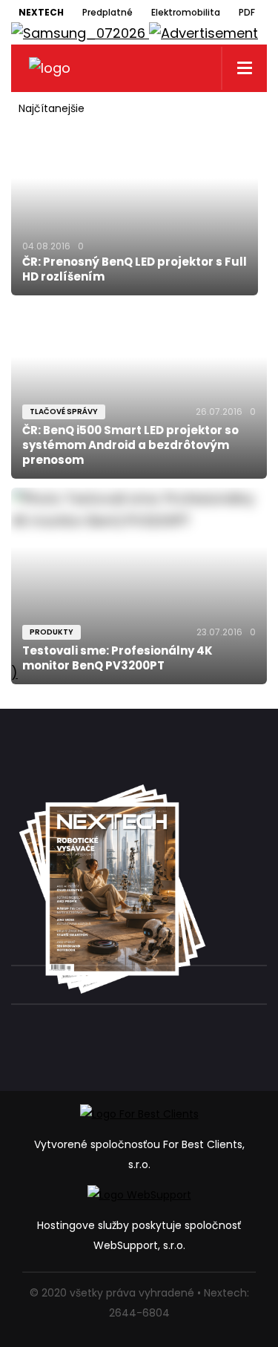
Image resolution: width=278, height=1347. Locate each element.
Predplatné (107, 12)
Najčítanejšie (52, 108)
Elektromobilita (185, 12)
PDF (247, 12)
